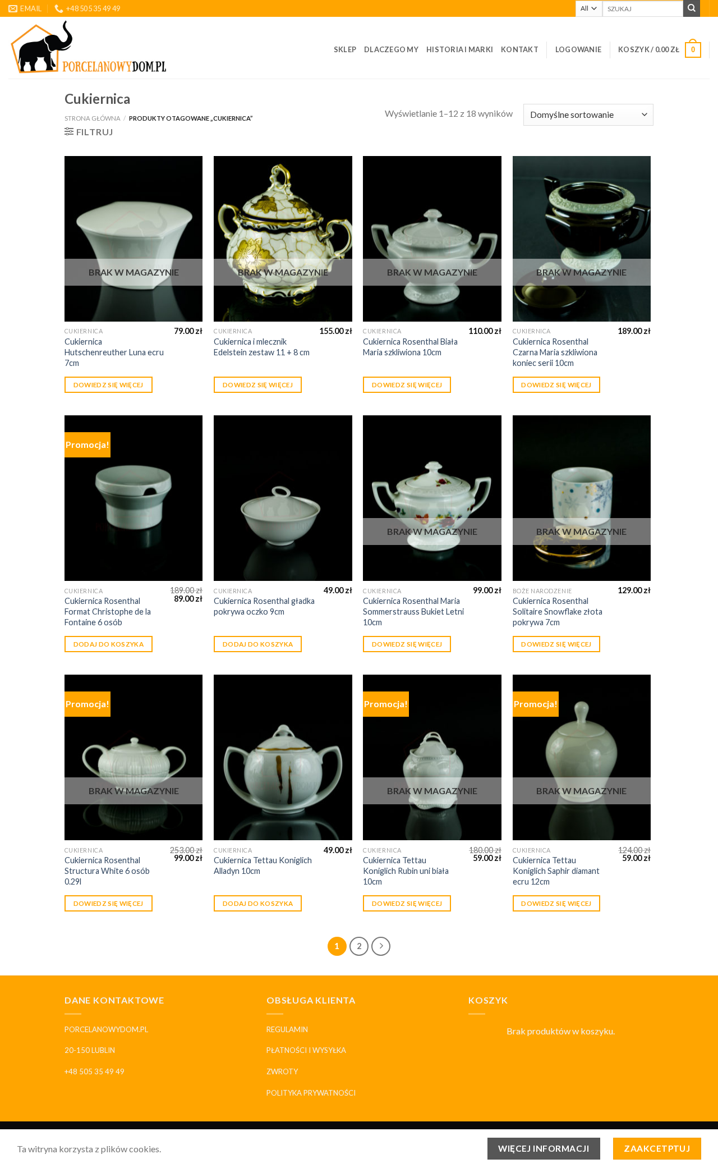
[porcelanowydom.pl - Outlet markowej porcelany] (89, 47)
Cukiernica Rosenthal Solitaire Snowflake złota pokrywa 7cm (557, 611)
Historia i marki (459, 49)
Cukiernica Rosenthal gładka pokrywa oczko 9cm (264, 606)
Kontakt (519, 49)
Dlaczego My (391, 49)
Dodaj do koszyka (108, 644)
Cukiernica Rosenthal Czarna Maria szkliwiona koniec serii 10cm (555, 352)
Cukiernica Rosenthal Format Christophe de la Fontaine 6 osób (108, 611)
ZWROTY (282, 1071)
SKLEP (345, 49)
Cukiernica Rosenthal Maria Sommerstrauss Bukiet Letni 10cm (413, 611)
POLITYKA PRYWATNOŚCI (311, 1092)
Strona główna (93, 118)
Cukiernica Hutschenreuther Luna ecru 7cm (114, 352)
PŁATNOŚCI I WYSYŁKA (306, 1050)
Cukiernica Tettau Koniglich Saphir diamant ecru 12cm (556, 870)
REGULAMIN (287, 1029)
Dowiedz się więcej (108, 384)
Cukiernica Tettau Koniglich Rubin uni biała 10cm (406, 870)
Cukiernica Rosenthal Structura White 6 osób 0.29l (107, 870)
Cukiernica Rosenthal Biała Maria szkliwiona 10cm (410, 347)
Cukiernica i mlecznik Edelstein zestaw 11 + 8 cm (262, 347)
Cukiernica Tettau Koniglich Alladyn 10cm (263, 865)
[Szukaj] (691, 8)
